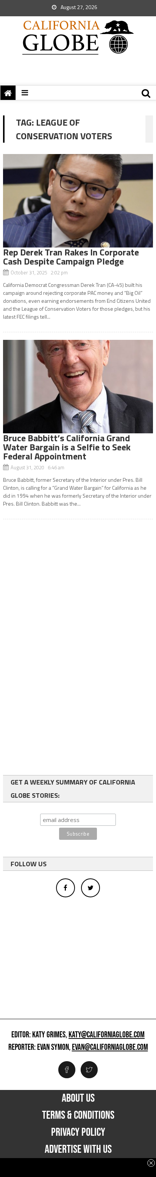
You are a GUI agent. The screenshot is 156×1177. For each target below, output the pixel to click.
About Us (78, 1098)
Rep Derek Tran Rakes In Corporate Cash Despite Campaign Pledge (71, 256)
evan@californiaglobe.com (110, 1047)
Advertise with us (78, 1149)
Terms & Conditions (78, 1115)
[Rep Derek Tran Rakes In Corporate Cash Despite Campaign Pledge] (78, 201)
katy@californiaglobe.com (107, 1035)
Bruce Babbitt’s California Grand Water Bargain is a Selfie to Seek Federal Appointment (67, 447)
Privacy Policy (78, 1132)
